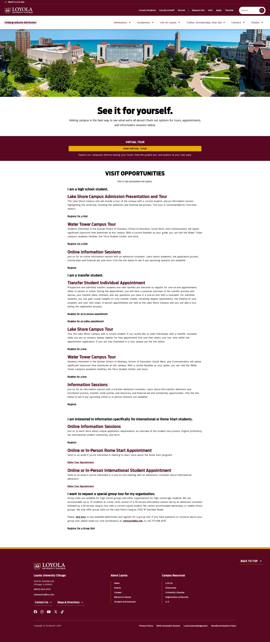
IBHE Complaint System (168, 625)
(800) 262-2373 (42, 589)
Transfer (229, 10)
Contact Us (41, 602)
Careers (118, 592)
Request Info (198, 10)
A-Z (167, 601)
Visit (210, 10)
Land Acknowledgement (196, 625)
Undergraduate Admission (20, 22)
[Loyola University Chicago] (18, 10)
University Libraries (174, 592)
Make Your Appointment (81, 462)
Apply (219, 10)
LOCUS (169, 583)
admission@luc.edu (44, 595)
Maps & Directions (69, 602)
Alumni (181, 10)
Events (117, 587)
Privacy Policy (146, 625)
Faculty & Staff (167, 10)
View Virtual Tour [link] (135, 148)
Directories (170, 587)
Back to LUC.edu (16, 2)
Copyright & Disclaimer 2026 (47, 625)
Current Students (147, 10)
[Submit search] (261, 10)
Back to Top (249, 561)
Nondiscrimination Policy (223, 625)
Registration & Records (176, 597)
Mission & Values (122, 597)
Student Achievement (125, 601)
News (117, 583)
